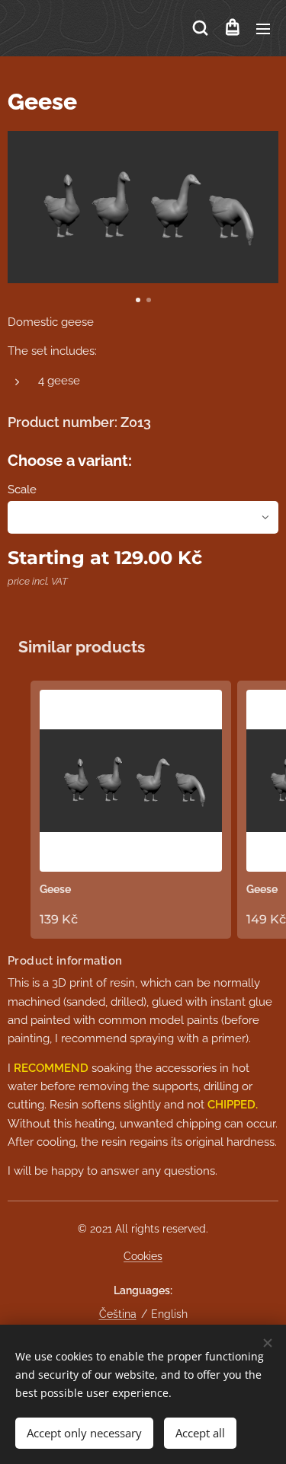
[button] (200, 28)
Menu (263, 28)
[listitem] (131, 809)
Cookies (143, 1256)
